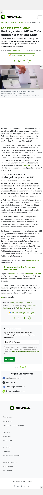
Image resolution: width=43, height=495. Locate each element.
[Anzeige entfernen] (41, 487)
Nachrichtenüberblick (11, 455)
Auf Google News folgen (15, 387)
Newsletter (7, 440)
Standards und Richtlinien (13, 425)
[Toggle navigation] (39, 17)
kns (2, 297)
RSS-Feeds (7, 447)
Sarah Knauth (15, 50)
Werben (6, 432)
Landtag (12, 303)
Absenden (9, 359)
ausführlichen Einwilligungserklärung (25, 352)
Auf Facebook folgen (14, 378)
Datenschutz (8, 421)
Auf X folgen (11, 382)
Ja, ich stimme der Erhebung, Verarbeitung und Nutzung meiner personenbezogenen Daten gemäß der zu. (21, 350)
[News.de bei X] (25, 486)
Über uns (7, 436)
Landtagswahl (21, 303)
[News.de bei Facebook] (21, 486)
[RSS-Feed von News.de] (28, 486)
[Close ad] (1, 12)
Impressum (7, 417)
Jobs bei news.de (9, 462)
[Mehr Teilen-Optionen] (29, 61)
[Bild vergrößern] (41, 67)
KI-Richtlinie (8, 466)
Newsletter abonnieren (15, 391)
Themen (6, 451)
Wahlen (29, 303)
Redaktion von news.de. (24, 308)
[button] (21, 55)
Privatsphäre (8, 470)
